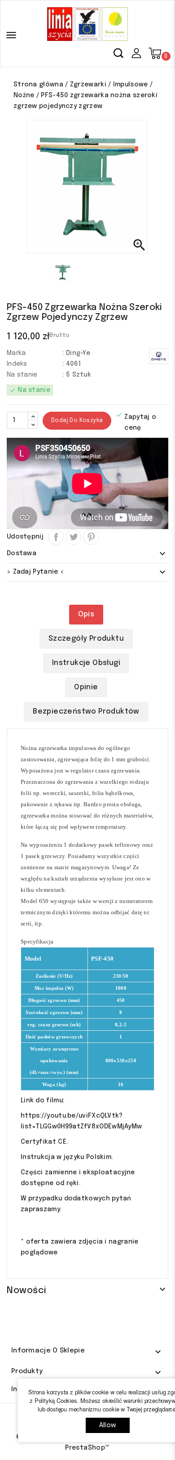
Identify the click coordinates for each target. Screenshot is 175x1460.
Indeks (17, 364)
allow (107, 1425)
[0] (155, 53)
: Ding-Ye (76, 353)
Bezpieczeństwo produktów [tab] (86, 711)
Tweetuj (73, 537)
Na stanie (22, 375)
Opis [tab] (86, 614)
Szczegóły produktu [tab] (86, 638)
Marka (16, 353)
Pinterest (90, 537)
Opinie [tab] (86, 687)
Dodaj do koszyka (77, 420)
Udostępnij (55, 537)
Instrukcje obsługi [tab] (86, 663)
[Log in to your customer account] (136, 52)
